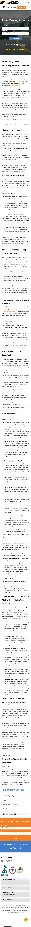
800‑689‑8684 (15, 845)
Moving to (4, 31)
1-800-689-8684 (20, 46)
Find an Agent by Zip (9, 796)
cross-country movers (22, 561)
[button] (28, 2)
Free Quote (6, 809)
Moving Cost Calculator (10, 804)
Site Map (7, 912)
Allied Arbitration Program (9, 894)
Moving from (5, 26)
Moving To (2, 831)
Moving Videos (6, 882)
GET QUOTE (22, 7)
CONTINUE (15, 38)
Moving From (3, 826)
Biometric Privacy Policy (20, 912)
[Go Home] (9, 3)
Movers (5, 800)
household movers (15, 86)
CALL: (6, 856)
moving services (12, 79)
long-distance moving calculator (13, 310)
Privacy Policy (12, 912)
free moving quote (18, 345)
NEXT (15, 838)
